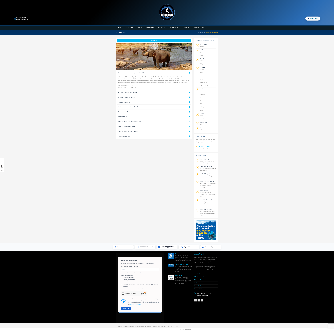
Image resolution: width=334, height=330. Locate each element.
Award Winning (204, 159)
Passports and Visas (124, 112)
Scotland (202, 130)
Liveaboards (129, 27)
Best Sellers (161, 27)
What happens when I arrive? (127, 126)
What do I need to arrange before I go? (129, 121)
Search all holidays (198, 286)
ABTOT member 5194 (181, 264)
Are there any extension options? (128, 107)
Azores (201, 115)
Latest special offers (198, 289)
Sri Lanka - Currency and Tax (126, 97)
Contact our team (198, 282)
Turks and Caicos (204, 85)
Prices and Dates (199, 27)
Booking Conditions (173, 326)
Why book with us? (198, 279)
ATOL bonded (179, 254)
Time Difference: (122, 85)
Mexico (201, 79)
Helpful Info (186, 27)
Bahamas (202, 69)
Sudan (201, 55)
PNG (201, 100)
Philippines (202, 64)
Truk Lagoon (203, 107)
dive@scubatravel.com (22, 19)
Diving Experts (204, 190)
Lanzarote (202, 118)
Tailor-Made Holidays (206, 209)
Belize (201, 72)
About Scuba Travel (198, 273)
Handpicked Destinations (207, 181)
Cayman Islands (203, 76)
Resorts (139, 27)
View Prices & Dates (186, 329)
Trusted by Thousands (206, 200)
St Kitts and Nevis (204, 82)
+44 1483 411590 (21, 17)
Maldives (202, 46)
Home (119, 27)
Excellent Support (205, 174)
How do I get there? (124, 102)
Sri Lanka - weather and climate (127, 92)
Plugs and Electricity (124, 136)
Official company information (201, 276)
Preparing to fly (122, 116)
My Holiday (314, 18)
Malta (201, 124)
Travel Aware (178, 275)
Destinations (150, 27)
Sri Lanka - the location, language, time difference (133, 73)
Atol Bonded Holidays (206, 166)
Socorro (201, 110)
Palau (201, 103)
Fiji (200, 97)
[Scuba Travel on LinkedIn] (199, 300)
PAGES (203, 32)
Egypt (201, 52)
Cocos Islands (203, 91)
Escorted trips (173, 27)
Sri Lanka (154, 40)
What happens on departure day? (128, 131)
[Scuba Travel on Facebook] (195, 300)
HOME (199, 32)
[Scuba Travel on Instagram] (202, 300)
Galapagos (202, 94)
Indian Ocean (203, 44)
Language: (120, 87)
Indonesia (202, 60)
